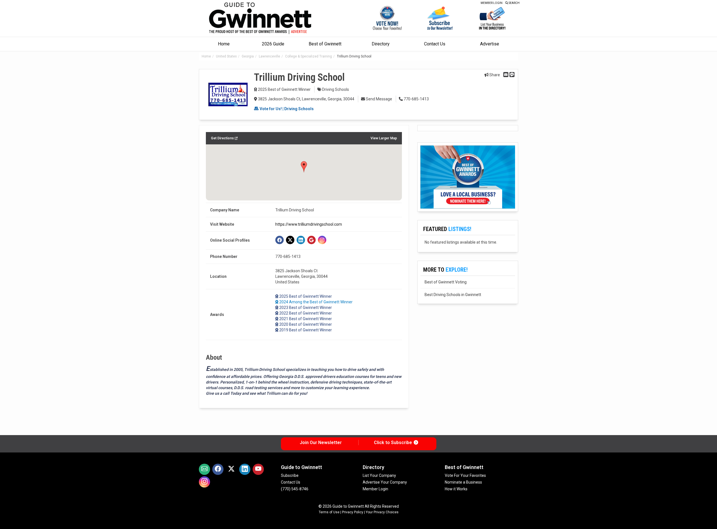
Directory (381, 44)
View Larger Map (384, 138)
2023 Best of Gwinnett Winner (305, 307)
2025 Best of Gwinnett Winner (284, 89)
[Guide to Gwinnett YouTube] (258, 469)
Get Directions (223, 138)
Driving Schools (335, 89)
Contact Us (434, 44)
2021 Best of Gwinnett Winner (305, 319)
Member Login (375, 489)
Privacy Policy (352, 512)
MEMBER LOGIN (491, 2)
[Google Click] (311, 240)
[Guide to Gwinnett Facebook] (218, 469)
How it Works (456, 489)
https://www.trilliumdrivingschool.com (308, 224)
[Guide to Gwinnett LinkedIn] (244, 469)
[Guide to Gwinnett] (260, 18)
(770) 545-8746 (294, 489)
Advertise (489, 44)
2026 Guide (273, 44)
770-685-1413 (416, 99)
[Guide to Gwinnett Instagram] (204, 482)
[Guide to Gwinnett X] (231, 469)
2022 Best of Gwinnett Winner (305, 313)
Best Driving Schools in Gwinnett (453, 294)
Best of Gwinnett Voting (446, 282)
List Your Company (379, 475)
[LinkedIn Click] (301, 240)
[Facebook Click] (279, 240)
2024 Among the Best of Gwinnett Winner (316, 302)
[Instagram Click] (322, 240)
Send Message (378, 99)
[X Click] (290, 240)
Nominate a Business (463, 482)
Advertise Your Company (385, 482)
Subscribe (290, 475)
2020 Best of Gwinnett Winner (305, 324)
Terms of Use (329, 512)
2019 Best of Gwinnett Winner (305, 330)
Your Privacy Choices (382, 512)
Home (224, 44)
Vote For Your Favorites (465, 475)
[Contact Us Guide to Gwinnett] (204, 469)
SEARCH (514, 2)
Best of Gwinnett (325, 44)
